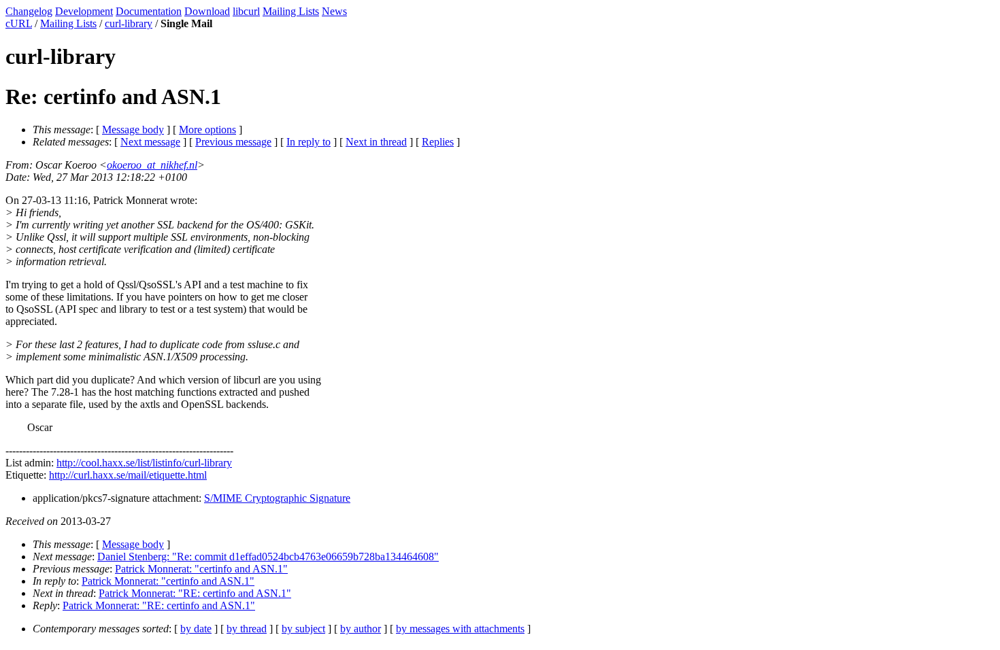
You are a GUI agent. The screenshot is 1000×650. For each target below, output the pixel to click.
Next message (150, 142)
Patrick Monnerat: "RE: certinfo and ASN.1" (195, 593)
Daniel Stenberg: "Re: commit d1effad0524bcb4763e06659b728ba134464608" (268, 556)
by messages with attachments (460, 628)
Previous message (233, 142)
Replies (438, 142)
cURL (18, 23)
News (334, 11)
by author (360, 628)
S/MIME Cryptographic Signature (277, 498)
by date (196, 628)
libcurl (246, 11)
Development (84, 11)
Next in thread (376, 142)
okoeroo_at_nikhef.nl (152, 165)
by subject (303, 628)
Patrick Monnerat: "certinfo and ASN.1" (201, 569)
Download (207, 11)
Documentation (149, 11)
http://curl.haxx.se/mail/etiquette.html (128, 475)
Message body (133, 129)
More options (207, 129)
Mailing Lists (291, 11)
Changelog (28, 11)
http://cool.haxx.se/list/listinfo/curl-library (144, 462)
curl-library (128, 23)
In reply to (308, 142)
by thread (247, 628)
